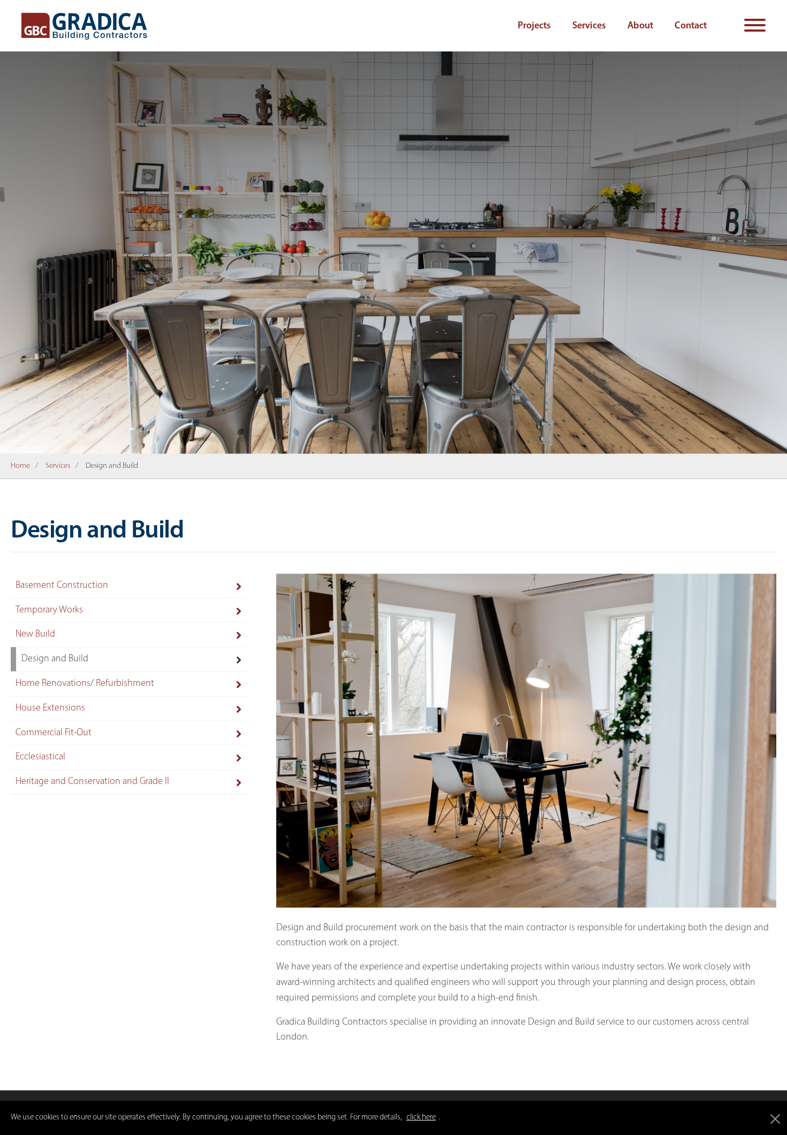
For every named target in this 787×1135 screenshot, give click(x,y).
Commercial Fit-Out (54, 732)
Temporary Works (49, 610)
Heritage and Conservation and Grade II (92, 782)
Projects (534, 26)
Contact (691, 26)
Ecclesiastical (40, 757)
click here (421, 1118)
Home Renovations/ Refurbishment (85, 684)
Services (589, 26)
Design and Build (54, 659)
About (640, 26)
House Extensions (50, 708)
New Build (35, 634)
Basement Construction (62, 586)
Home (20, 466)
